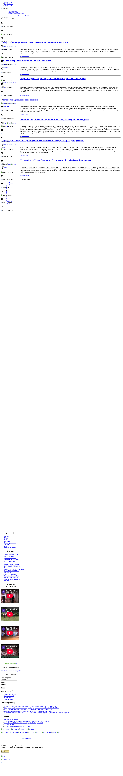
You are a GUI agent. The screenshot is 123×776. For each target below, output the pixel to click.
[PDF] (4, 46)
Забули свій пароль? (10, 694)
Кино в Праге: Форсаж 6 (11, 719)
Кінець (8, 203)
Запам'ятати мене (6, 691)
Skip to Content (8, 4)
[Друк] (9, 46)
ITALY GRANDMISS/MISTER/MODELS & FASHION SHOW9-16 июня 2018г (14, 570)
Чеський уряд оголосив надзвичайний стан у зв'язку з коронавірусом (54, 119)
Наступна (9, 201)
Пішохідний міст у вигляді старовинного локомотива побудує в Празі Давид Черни (43, 140)
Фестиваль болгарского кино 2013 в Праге (17, 726)
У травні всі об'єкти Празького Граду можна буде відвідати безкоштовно (55, 160)
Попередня (9, 184)
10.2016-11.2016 (9, 724)
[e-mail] (13, 46)
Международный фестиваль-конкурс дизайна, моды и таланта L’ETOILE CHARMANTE (12, 563)
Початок (8, 182)
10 (6, 200)
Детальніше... (24, 56)
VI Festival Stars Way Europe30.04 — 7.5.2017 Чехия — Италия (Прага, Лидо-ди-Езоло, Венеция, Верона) (12, 577)
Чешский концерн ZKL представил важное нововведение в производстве (27, 721)
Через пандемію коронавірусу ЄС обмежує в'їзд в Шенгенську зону (53, 78)
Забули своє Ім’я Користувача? (9, 696)
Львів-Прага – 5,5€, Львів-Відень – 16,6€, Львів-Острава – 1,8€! (23, 723)
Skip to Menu (8, 2)
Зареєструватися (9, 699)
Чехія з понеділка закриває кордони (20, 100)
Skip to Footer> (8, 5)
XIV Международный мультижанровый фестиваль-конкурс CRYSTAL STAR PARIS (11, 557)
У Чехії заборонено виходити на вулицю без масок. (27, 60)
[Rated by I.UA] (5, 764)
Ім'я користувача (6, 677)
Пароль (3, 682)
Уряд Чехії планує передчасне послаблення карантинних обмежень (35, 42)
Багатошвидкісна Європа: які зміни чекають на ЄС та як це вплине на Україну (28, 711)
